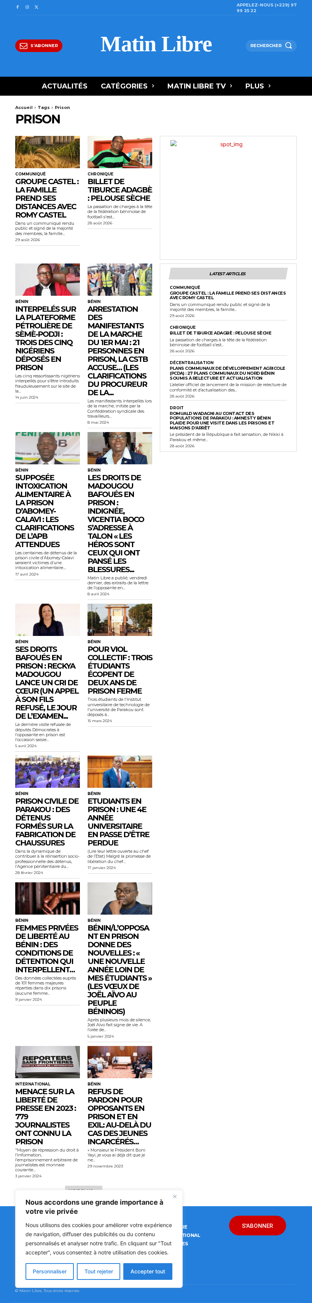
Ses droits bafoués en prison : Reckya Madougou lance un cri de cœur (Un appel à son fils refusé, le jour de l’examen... (46, 683)
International (32, 1084)
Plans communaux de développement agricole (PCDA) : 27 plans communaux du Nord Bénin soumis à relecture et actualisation (227, 373)
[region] (99, 1239)
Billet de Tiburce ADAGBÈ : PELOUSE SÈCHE (120, 190)
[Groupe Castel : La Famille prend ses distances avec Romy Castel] (47, 152)
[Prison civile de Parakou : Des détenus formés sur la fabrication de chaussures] (47, 772)
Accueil (24, 107)
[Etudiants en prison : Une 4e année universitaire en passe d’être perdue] (120, 772)
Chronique (100, 174)
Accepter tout (148, 1271)
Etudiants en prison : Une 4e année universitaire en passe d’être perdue (118, 822)
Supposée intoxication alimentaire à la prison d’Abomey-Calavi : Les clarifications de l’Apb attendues (44, 511)
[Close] (174, 1196)
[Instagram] (27, 7)
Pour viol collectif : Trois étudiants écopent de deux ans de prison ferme (120, 670)
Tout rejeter (98, 1271)
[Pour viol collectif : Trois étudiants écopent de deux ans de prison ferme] (120, 620)
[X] (37, 7)
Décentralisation (191, 363)
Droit (177, 408)
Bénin (21, 302)
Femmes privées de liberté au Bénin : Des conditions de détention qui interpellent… (46, 948)
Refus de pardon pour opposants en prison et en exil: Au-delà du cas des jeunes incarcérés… (119, 1116)
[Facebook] (17, 7)
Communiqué (30, 174)
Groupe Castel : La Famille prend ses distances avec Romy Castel (46, 198)
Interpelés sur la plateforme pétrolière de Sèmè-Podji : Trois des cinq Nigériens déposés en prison (45, 338)
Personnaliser (50, 1271)
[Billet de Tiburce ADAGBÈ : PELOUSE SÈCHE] (120, 152)
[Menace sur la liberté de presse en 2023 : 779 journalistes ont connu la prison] (47, 1062)
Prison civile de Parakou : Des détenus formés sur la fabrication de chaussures (46, 822)
